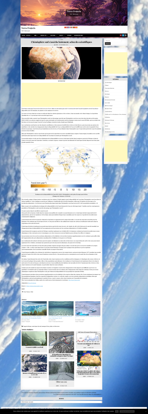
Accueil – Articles (26, 35)
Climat (61, 39)
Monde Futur (108, 108)
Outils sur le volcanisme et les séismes (115, 114)
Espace (107, 97)
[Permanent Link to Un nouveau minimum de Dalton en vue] (88, 336)
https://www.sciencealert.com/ (34, 286)
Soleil (92, 335)
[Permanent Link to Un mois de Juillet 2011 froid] (34, 338)
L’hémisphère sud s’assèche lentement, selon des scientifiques (61, 41)
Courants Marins (109, 88)
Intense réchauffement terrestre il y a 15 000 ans (34, 374)
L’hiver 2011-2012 (61, 382)
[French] (70, 27)
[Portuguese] (74, 27)
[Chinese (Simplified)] (65, 27)
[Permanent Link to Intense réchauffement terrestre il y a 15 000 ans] (34, 363)
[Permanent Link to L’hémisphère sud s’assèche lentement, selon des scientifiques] (61, 63)
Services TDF (43, 35)
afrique (29, 326)
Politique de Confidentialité (127, 411)
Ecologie (107, 94)
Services (107, 123)
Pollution (107, 117)
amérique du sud (36, 326)
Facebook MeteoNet (78, 35)
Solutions (52, 35)
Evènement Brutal (110, 100)
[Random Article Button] (121, 35)
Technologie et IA (110, 131)
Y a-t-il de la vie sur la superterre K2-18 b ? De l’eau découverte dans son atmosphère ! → (77, 394)
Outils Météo (108, 111)
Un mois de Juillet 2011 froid (34, 347)
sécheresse (56, 326)
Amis (35, 35)
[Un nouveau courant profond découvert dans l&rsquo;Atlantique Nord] (61, 308)
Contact (61, 35)
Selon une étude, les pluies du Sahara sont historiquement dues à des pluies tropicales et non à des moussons (88, 372)
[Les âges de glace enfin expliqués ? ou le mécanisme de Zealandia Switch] (34, 308)
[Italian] (72, 27)
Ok (117, 411)
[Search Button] (126, 35)
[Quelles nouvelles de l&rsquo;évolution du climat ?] (87, 308)
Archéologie (32, 358)
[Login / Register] (123, 35)
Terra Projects (74, 11)
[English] (68, 27)
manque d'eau (45, 326)
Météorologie (109, 105)
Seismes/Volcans (109, 120)
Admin (56, 44)
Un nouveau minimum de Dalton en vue (88, 344)
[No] (146, 411)
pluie (51, 326)
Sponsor (69, 35)
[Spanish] (76, 27)
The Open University (74, 280)
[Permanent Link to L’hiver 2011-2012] (61, 370)
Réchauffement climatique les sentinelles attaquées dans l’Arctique (61, 355)
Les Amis (107, 102)
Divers (107, 91)
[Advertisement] (61, 95)
